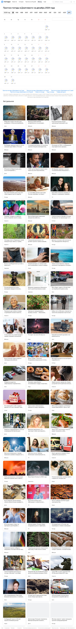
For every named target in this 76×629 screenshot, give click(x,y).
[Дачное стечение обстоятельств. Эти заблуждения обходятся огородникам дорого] (62, 235)
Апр (31, 12)
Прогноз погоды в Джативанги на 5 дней (38, 90)
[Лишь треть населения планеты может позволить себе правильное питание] (62, 424)
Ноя (64, 12)
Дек (69, 12)
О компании (7, 628)
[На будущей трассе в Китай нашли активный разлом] (14, 614)
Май (35, 12)
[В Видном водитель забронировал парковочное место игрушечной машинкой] (14, 377)
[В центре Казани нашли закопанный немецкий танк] (62, 116)
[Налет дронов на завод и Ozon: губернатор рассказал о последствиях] (62, 448)
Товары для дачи (61, 92)
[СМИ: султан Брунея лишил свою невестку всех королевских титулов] (38, 164)
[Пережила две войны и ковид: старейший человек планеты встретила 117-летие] (14, 306)
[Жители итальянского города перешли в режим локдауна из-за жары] (14, 448)
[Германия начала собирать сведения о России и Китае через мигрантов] (14, 543)
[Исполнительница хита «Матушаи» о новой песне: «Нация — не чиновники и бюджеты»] (38, 495)
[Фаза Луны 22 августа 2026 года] (38, 472)
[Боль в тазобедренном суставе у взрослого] (14, 259)
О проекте (19, 628)
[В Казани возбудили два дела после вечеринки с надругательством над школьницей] (14, 164)
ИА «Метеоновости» (70, 628)
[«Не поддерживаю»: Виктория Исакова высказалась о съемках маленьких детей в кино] (14, 590)
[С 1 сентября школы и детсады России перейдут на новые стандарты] (38, 188)
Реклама (12, 628)
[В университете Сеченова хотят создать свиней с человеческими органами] (62, 543)
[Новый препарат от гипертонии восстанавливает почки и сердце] (38, 259)
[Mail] (2, 2)
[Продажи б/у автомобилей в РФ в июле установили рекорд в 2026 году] (38, 567)
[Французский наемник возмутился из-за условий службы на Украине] (38, 116)
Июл (45, 12)
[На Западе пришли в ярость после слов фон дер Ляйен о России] (14, 140)
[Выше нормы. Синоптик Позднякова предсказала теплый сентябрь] (38, 353)
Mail (2, 628)
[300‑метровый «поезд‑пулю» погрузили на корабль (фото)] (62, 590)
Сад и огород (50, 92)
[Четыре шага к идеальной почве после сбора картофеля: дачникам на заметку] (38, 590)
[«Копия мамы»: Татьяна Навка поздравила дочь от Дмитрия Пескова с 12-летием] (38, 519)
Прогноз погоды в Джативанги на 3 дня (13, 90)
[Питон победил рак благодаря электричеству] (62, 495)
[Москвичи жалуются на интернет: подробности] (62, 353)
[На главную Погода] (6, 2)
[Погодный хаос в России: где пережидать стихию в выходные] (62, 519)
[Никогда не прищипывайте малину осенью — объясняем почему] (38, 306)
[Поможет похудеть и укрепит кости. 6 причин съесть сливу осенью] (14, 211)
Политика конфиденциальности (30, 628)
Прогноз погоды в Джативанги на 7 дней (62, 90)
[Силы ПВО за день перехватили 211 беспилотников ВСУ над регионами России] (62, 567)
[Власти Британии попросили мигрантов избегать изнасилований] (38, 211)
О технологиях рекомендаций (44, 628)
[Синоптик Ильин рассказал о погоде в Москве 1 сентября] (14, 567)
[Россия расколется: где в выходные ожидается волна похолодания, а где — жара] (14, 282)
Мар (26, 12)
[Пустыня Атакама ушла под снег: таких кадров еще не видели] (14, 188)
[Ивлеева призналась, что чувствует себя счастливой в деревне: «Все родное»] (38, 424)
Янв (17, 12)
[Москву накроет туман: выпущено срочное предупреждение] (62, 614)
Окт (59, 12)
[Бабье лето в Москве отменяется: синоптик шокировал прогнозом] (62, 306)
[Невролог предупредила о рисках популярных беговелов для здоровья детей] (14, 424)
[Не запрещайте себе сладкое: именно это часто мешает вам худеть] (14, 401)
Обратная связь (55, 628)
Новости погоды (39, 92)
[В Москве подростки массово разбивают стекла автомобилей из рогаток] (14, 116)
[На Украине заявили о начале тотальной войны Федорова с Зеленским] (62, 164)
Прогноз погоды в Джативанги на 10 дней (21, 92)
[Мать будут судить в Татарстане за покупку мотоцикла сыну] (62, 282)
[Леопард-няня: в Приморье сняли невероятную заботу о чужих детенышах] (14, 235)
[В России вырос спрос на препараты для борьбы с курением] (14, 519)
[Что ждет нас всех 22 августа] (38, 330)
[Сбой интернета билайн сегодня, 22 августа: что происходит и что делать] (62, 211)
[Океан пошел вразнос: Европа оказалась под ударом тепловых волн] (62, 259)
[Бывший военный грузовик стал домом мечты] (62, 330)
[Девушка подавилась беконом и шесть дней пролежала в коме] (38, 282)
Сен (55, 12)
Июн (40, 12)
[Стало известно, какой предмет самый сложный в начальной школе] (14, 330)
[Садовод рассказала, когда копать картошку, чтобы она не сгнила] (38, 543)
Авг (50, 12)
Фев (21, 12)
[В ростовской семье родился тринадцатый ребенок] (14, 353)
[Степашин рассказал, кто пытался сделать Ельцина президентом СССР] (38, 140)
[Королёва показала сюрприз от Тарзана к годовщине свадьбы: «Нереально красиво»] (62, 188)
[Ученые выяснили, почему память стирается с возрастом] (62, 472)
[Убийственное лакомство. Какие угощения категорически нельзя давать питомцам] (62, 377)
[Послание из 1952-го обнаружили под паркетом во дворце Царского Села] (62, 140)
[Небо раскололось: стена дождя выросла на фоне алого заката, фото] (14, 472)
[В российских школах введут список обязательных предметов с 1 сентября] (14, 495)
